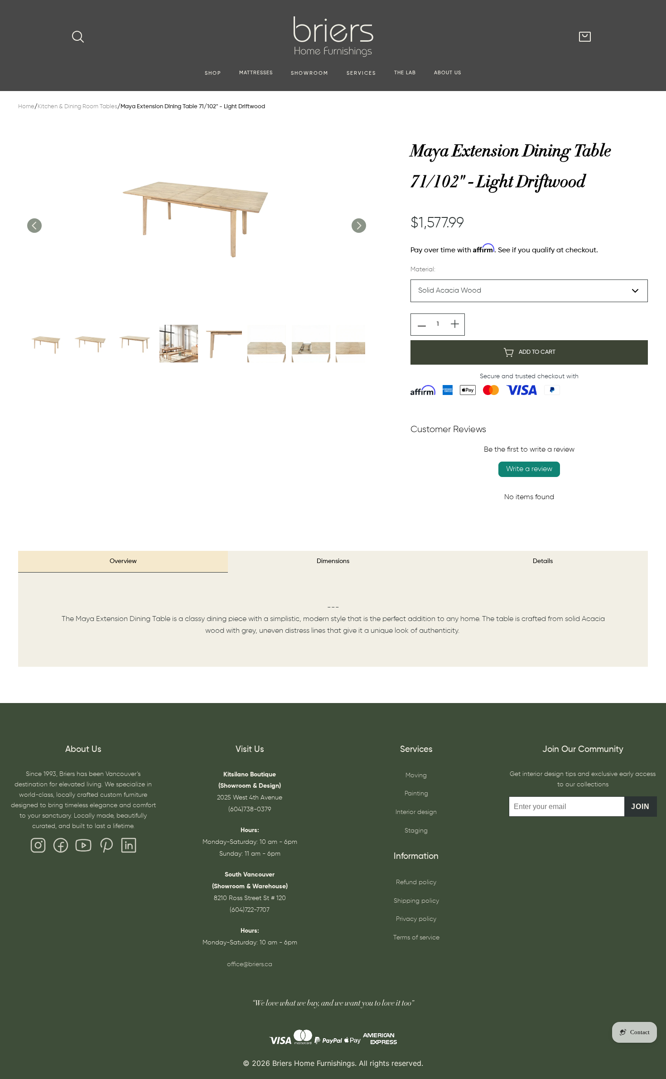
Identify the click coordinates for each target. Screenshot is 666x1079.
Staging (416, 831)
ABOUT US (447, 73)
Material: (422, 269)
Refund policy (416, 882)
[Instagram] (38, 847)
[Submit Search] (78, 36)
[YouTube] (83, 847)
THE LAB (405, 73)
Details (543, 561)
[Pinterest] (106, 847)
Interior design (416, 812)
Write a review (529, 469)
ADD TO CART (537, 352)
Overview (123, 561)
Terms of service (416, 937)
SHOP (213, 73)
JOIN (640, 806)
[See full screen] (196, 216)
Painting (416, 793)
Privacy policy (416, 919)
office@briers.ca (249, 964)
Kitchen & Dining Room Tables (77, 107)
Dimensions (333, 561)
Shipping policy (416, 901)
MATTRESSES (256, 73)
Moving (416, 775)
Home (26, 107)
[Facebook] (61, 847)
